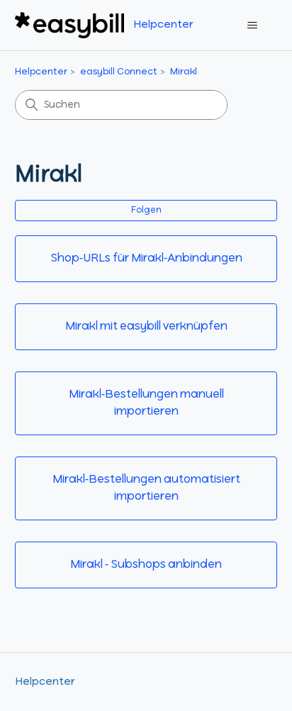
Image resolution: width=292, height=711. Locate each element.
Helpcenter (41, 72)
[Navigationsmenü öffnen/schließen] (252, 25)
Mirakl (183, 72)
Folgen (146, 210)
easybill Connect (118, 72)
